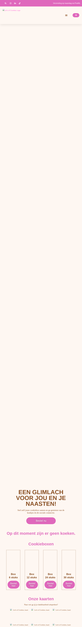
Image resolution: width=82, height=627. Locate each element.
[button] (5, 3)
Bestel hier (13, 584)
